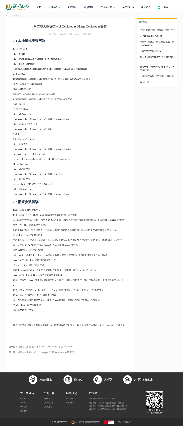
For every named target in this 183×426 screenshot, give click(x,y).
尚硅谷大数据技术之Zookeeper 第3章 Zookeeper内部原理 (41, 352)
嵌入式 (78, 379)
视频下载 (88, 7)
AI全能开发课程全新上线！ (152, 36)
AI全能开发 (45, 379)
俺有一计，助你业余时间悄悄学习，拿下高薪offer (157, 68)
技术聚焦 (16, 15)
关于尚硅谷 (128, 7)
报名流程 (146, 7)
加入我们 (23, 411)
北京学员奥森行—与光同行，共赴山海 (157, 76)
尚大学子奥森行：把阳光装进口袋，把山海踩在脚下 (157, 44)
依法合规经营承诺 (124, 422)
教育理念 (23, 399)
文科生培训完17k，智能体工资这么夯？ (157, 30)
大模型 (108, 379)
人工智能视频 (48, 403)
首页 (38, 7)
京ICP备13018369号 (60, 422)
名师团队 (72, 7)
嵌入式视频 (47, 407)
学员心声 (23, 407)
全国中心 (165, 7)
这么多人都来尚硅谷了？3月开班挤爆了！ (156, 59)
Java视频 (46, 399)
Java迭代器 (145, 82)
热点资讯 (69, 399)
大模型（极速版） (144, 379)
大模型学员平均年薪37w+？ (152, 51)
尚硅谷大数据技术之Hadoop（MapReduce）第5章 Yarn (40, 346)
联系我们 (95, 393)
